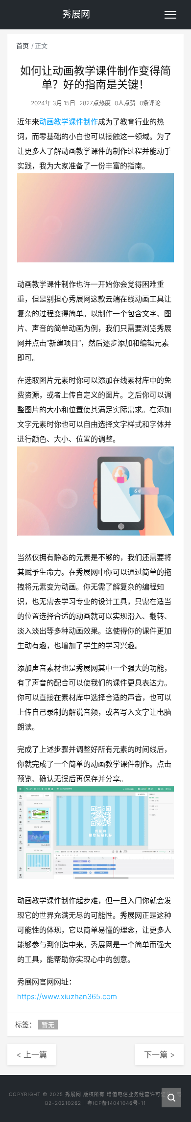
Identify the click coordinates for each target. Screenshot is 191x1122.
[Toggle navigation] (170, 14)
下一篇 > (159, 1054)
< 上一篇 (31, 1054)
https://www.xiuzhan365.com (67, 996)
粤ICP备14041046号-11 (116, 1103)
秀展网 (73, 1094)
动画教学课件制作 (68, 121)
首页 (22, 45)
